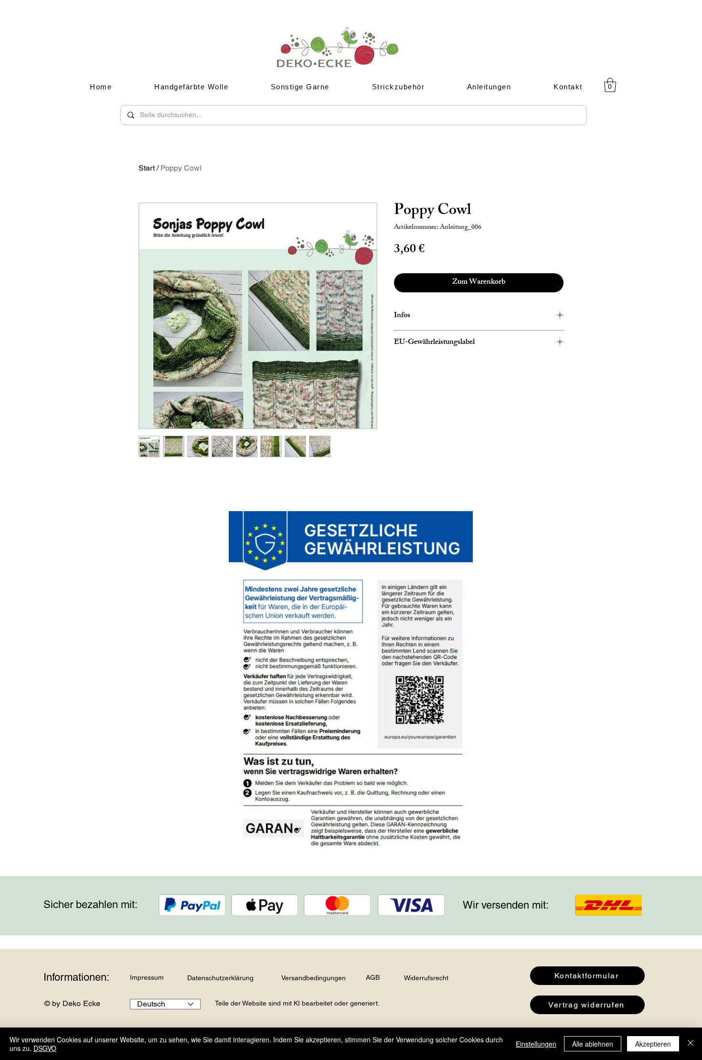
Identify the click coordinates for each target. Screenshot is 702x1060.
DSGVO (44, 1048)
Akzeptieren (653, 1044)
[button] (610, 85)
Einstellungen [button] (536, 1044)
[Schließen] (690, 1043)
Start (146, 167)
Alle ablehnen (592, 1044)
